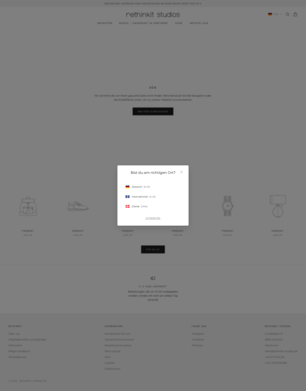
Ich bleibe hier (153, 218)
